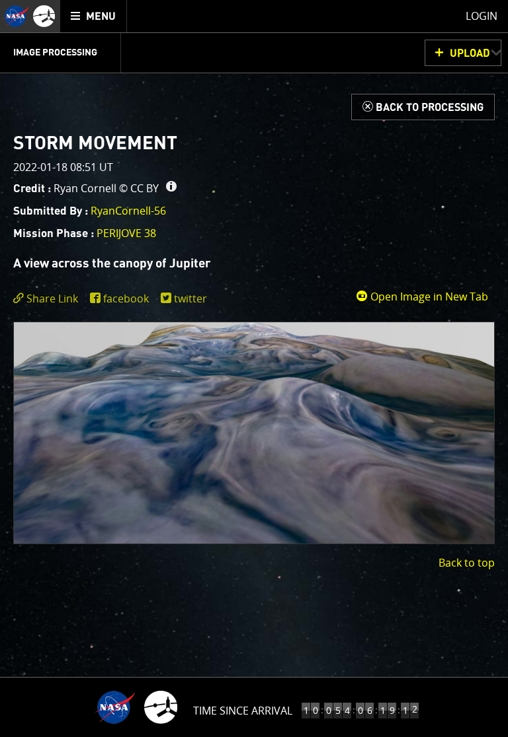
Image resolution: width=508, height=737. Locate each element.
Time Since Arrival (242, 710)
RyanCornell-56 (128, 210)
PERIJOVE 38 (126, 233)
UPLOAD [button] (470, 53)
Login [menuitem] (481, 16)
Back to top (467, 562)
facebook (126, 298)
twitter (190, 298)
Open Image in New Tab (428, 296)
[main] (254, 368)
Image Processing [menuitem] (55, 52)
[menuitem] (93, 16)
